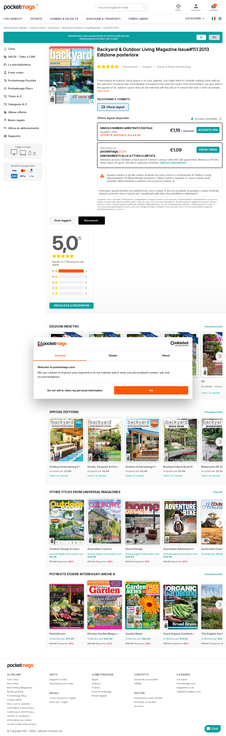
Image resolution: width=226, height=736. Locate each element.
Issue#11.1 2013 (111, 27)
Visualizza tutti (213, 326)
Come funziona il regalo (62, 698)
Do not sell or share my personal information (74, 390)
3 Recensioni (130, 66)
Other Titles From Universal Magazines (84, 492)
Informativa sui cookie (19, 720)
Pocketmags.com (186, 683)
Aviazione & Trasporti (103, 18)
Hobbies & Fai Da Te (64, 18)
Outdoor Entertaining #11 (64, 466)
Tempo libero (138, 18)
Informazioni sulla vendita (148, 698)
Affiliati (138, 683)
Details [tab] (113, 355)
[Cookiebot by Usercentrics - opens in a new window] (173, 344)
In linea (96, 687)
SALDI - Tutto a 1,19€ (21, 56)
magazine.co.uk (185, 687)
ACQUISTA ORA (208, 129)
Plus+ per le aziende (18, 703)
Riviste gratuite (15, 691)
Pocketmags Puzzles (22, 80)
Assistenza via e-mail (61, 683)
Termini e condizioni (18, 715)
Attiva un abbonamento (23, 128)
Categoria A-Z (17, 104)
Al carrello (214, 392)
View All (217, 492)
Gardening (53, 27)
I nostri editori (14, 699)
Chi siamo (182, 679)
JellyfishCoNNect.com (189, 691)
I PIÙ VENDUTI (13, 18)
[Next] (219, 356)
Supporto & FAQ (58, 679)
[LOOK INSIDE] (71, 102)
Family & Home (37, 27)
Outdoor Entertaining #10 (141, 466)
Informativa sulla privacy (20, 707)
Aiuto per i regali (58, 702)
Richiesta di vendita (145, 702)
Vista (204, 392)
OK (151, 390)
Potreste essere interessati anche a (82, 574)
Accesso (139, 706)
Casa (11, 48)
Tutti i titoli (12, 679)
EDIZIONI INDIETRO (64, 326)
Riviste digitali (99, 695)
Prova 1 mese (208, 149)
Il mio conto (15, 72)
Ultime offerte (17, 112)
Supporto (14, 136)
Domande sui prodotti (146, 679)
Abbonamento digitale (15, 27)
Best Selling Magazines (19, 687)
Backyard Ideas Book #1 (178, 466)
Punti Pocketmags (102, 691)
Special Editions (64, 412)
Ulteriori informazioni (173, 162)
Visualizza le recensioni (71, 305)
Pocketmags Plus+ (20, 88)
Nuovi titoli (12, 683)
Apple (95, 679)
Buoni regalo (16, 120)
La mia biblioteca (19, 64)
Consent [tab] (60, 355)
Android (96, 683)
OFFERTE (36, 18)
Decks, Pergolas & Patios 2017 (103, 466)
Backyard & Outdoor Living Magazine (81, 27)
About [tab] (166, 355)
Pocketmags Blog (16, 695)
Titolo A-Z (15, 96)
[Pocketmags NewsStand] (21, 7)
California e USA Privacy (20, 711)
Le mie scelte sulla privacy (21, 724)
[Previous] (52, 441)
